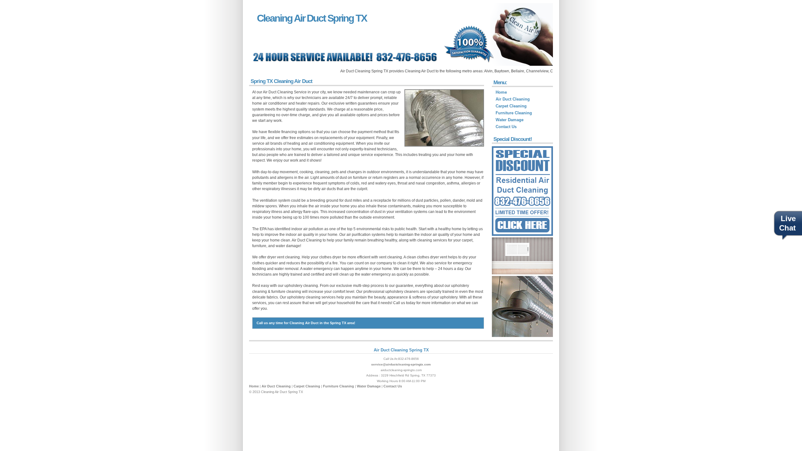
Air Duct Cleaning (513, 99)
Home (501, 92)
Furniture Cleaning (514, 113)
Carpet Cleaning (511, 106)
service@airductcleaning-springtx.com (401, 364)
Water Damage (509, 119)
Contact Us (506, 126)
